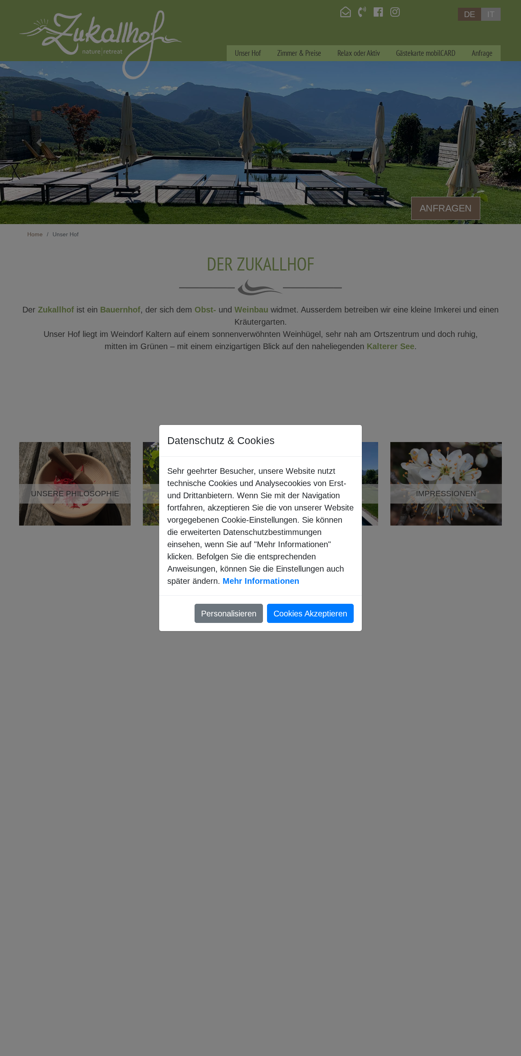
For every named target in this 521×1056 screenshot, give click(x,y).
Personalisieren (228, 613)
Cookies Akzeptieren (310, 613)
